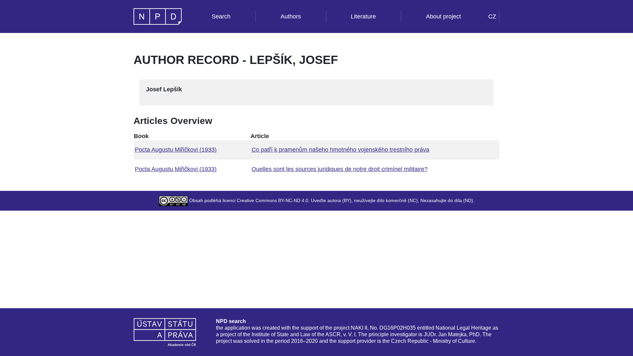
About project (443, 16)
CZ (492, 16)
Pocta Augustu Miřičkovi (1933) (176, 149)
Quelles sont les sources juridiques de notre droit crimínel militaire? (340, 169)
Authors (291, 16)
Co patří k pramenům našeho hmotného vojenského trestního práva (340, 149)
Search (221, 16)
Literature (363, 16)
